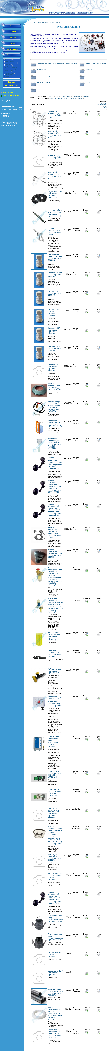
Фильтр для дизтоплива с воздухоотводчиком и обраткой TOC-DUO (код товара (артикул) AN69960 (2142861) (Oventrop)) (55, 605)
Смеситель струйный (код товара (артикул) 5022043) (54, 653)
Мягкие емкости (9, 61)
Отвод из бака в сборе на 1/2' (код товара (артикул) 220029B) (55, 257)
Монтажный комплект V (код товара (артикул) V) (54, 175)
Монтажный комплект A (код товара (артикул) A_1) (54, 114)
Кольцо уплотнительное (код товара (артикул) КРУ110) (55, 386)
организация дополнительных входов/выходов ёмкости (66, 98)
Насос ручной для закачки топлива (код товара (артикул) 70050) (55, 213)
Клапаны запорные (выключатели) (47, 76)
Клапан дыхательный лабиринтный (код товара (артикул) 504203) (55, 553)
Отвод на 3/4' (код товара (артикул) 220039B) (55, 275)
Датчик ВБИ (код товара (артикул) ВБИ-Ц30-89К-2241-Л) (54, 774)
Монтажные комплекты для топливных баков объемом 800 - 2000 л (57, 63)
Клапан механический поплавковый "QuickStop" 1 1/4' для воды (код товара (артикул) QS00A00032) (55, 486)
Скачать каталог (7, 92)
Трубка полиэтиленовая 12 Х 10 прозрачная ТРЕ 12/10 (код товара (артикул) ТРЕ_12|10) (55, 1013)
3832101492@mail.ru (11, 118)
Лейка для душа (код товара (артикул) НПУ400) (55, 671)
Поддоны (8, 66)
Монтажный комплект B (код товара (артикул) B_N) (54, 134)
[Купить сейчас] (98, 114)
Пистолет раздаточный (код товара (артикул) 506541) (55, 231)
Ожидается (78, 97)
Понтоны (8, 72)
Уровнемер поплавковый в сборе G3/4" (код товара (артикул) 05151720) (54, 1033)
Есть (58, 97)
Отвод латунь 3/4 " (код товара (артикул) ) (55, 954)
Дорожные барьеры (11, 69)
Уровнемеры (89, 69)
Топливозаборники (43, 69)
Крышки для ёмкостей (43, 82)
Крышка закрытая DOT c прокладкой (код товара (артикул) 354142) (55, 876)
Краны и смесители (43, 89)
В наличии (51, 97)
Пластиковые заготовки (8, 75)
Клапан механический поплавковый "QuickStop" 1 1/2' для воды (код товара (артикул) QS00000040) (55, 897)
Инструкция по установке (38, 51)
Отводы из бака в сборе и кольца (96, 63)
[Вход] (108, 17)
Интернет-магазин (12, 55)
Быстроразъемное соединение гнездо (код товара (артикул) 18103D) (55, 918)
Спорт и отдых (9, 73)
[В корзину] (86, 114)
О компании (12, 37)
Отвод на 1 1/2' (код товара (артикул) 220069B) (54, 331)
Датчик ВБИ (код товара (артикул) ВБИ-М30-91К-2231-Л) (54, 792)
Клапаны (88, 76)
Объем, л (104, 108)
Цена (104, 106)
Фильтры (88, 82)
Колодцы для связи (11, 67)
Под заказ (87, 97)
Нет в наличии (67, 97)
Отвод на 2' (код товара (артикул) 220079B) (54, 348)
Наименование (102, 104)
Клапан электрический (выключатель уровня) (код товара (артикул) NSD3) (54, 532)
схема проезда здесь (8, 110)
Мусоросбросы (9, 70)
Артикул (103, 103)
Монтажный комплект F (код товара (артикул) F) (54, 156)
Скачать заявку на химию (10, 95)
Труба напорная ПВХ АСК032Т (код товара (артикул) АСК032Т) (55, 992)
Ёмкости (7, 60)
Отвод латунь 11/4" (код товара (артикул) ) (55, 973)
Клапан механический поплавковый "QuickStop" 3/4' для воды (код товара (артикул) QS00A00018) (54, 510)
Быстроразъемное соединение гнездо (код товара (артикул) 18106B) (55, 937)
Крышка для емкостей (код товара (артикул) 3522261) (54, 857)
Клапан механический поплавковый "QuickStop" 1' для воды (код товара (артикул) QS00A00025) (55, 462)
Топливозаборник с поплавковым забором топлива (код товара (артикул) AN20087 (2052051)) (55, 406)
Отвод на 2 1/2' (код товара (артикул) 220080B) (54, 367)
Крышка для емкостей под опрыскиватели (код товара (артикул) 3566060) (54, 812)
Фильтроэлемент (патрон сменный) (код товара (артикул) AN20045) (55, 636)
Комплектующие (10, 63)
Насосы (7, 64)
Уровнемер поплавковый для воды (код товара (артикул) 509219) (55, 423)
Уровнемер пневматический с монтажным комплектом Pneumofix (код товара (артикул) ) (55, 701)
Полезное (13, 43)
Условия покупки (12, 49)
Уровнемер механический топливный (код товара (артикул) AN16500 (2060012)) (54, 443)
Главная (12, 26)
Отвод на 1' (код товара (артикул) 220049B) (54, 293)
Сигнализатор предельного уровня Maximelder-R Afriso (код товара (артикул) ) (55, 741)
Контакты (13, 31)
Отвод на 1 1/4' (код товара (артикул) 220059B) (54, 312)
